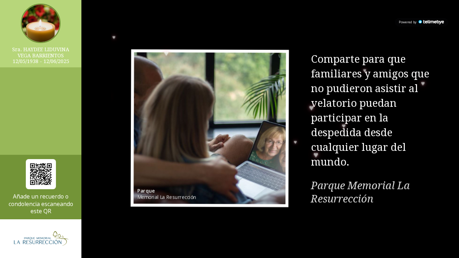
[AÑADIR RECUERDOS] (41, 174)
